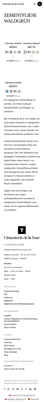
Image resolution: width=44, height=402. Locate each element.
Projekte (7, 315)
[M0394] (7, 91)
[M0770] (25, 52)
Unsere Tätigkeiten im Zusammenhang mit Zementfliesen (20, 320)
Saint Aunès (9, 345)
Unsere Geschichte (12, 339)
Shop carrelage (10, 352)
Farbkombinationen (14, 134)
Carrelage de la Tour (12, 349)
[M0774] (37, 52)
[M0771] (29, 52)
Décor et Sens (10, 327)
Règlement (8, 300)
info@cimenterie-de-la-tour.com (17, 250)
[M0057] (11, 52)
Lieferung (8, 297)
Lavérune (8, 342)
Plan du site (32, 381)
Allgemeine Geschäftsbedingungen (19, 304)
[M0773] (33, 52)
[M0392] (11, 91)
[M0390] (15, 91)
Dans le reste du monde (14, 369)
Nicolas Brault (32, 383)
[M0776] (31, 33)
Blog (6, 355)
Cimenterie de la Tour (13, 3)
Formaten (9, 130)
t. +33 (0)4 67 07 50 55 (14, 245)
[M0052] (15, 52)
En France (8, 366)
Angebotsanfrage (11, 291)
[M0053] (19, 52)
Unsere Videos (10, 324)
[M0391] (19, 91)
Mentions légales (11, 383)
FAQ (5, 294)
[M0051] (7, 52)
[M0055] (13, 33)
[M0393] (13, 72)
